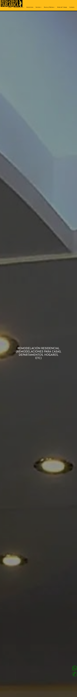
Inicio (9, 7)
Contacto (71, 7)
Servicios (38, 7)
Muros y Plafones (49, 7)
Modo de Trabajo (62, 7)
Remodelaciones (18, 7)
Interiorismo (29, 7)
